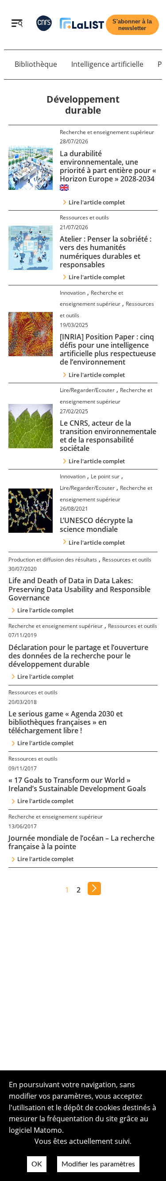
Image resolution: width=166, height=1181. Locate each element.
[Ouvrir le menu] (17, 24)
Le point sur (105, 476)
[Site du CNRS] (44, 25)
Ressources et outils (84, 217)
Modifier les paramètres (98, 1164)
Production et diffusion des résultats (52, 559)
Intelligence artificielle (107, 64)
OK (36, 1164)
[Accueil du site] (82, 25)
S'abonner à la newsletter (132, 24)
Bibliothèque (36, 64)
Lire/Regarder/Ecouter (87, 390)
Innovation (72, 292)
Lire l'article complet (97, 202)
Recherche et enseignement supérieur (107, 132)
